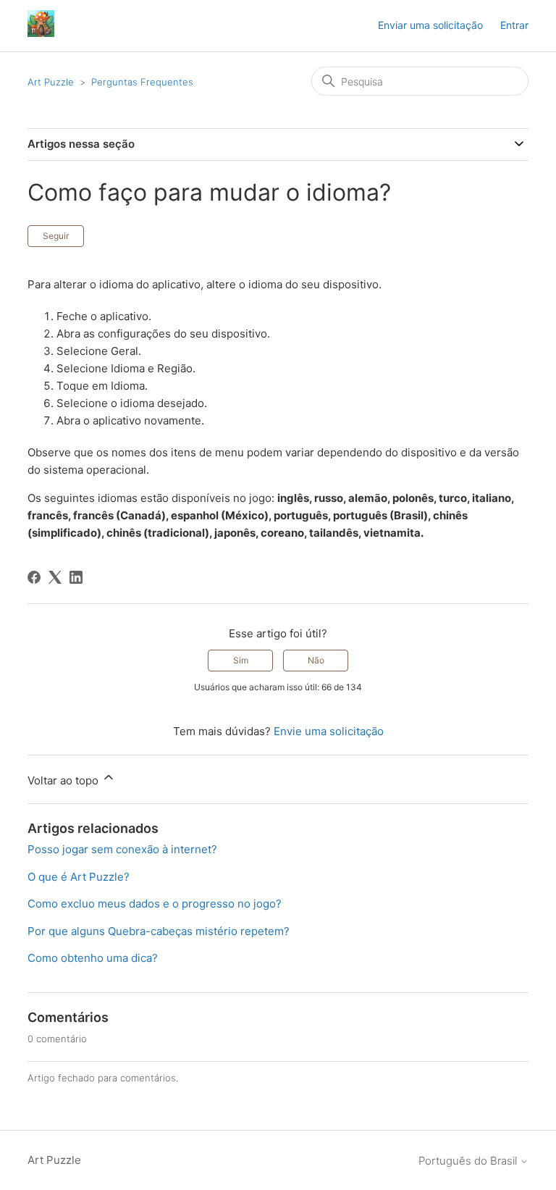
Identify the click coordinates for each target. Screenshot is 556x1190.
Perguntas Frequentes (142, 82)
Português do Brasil (469, 1161)
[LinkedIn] (76, 577)
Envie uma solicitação (329, 731)
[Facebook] (34, 577)
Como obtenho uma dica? (93, 958)
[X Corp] (55, 577)
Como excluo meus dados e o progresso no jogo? (155, 903)
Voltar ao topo (64, 780)
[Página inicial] (41, 33)
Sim (240, 660)
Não (316, 660)
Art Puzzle (51, 82)
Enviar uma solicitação (430, 25)
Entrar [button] (514, 25)
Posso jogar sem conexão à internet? (122, 849)
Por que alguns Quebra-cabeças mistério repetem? (159, 931)
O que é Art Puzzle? (79, 877)
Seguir (56, 235)
